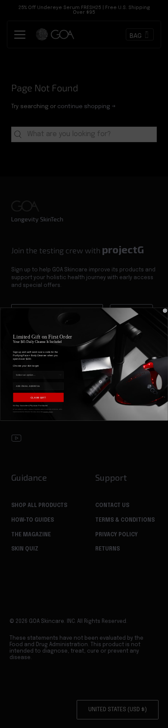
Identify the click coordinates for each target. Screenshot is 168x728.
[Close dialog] (165, 310)
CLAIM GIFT (38, 397)
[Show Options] (60, 375)
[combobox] (37, 375)
